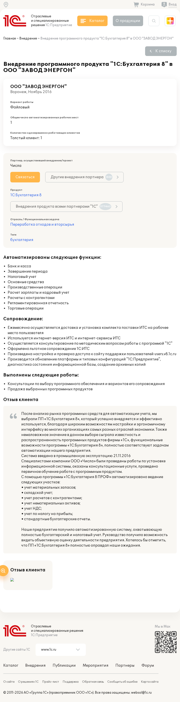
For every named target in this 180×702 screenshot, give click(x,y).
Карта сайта (149, 682)
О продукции (128, 21)
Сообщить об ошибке (122, 682)
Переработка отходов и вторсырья (42, 224)
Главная (9, 38)
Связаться (25, 177)
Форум (148, 665)
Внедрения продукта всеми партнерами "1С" (63, 206)
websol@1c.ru (141, 693)
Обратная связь (93, 682)
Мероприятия (95, 665)
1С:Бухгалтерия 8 (25, 195)
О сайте (8, 682)
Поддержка (71, 682)
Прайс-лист (50, 682)
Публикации (64, 665)
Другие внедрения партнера (81, 177)
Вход (173, 4)
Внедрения (28, 38)
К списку (163, 51)
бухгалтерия (21, 240)
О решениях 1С (28, 682)
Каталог (10, 665)
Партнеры (125, 665)
